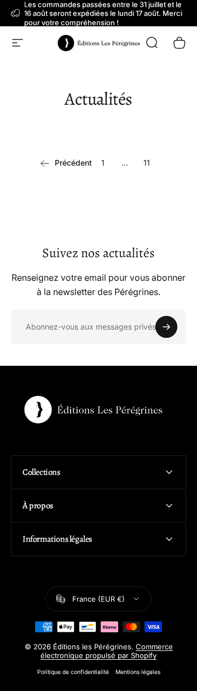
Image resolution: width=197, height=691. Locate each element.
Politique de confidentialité (73, 672)
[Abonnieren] (166, 327)
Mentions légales (137, 672)
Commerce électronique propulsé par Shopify (106, 651)
